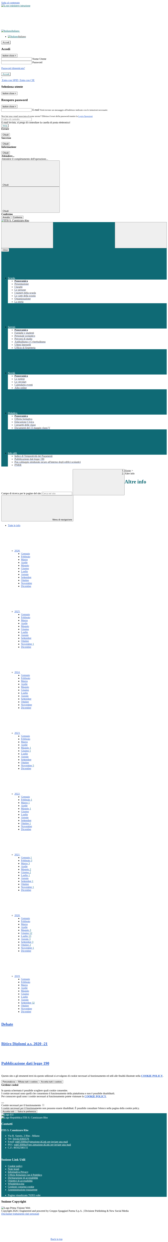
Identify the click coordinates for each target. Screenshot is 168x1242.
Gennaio (25, 553)
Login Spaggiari (85, 116)
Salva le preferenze (27, 1111)
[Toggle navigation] (27, 235)
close (5, 250)
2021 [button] (17, 854)
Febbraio (25, 556)
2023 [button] (17, 733)
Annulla (6, 217)
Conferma (17, 217)
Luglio (24, 571)
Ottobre (25, 580)
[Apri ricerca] (141, 235)
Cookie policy (15, 1166)
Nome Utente (39, 58)
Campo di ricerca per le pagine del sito (21, 493)
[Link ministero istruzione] (15, 5)
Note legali (13, 1169)
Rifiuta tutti (28, 1082)
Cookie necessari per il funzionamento (21, 1105)
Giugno (25, 568)
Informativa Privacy (18, 1172)
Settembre (26, 577)
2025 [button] (17, 611)
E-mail (35, 109)
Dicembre (26, 586)
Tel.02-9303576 (20, 1138)
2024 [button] (17, 672)
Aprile (24, 562)
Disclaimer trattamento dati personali (20, 1213)
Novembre (26, 583)
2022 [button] (17, 793)
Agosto (25, 574)
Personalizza (9, 1082)
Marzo (24, 559)
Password (37, 62)
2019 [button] (17, 976)
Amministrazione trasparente (22, 1189)
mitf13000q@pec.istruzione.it (42, 1144)
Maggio (25, 565)
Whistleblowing (16, 1183)
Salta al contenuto (10, 2)
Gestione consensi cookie (21, 1186)
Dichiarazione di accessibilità (23, 1177)
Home (128, 470)
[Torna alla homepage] (84, 220)
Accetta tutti (51, 1082)
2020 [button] (17, 915)
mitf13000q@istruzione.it (41, 1141)
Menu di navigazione (62, 519)
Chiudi (6, 135)
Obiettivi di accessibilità (20, 1180)
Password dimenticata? (13, 68)
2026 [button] (17, 550)
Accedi (6, 42)
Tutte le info (14, 525)
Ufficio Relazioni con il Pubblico (25, 1175)
